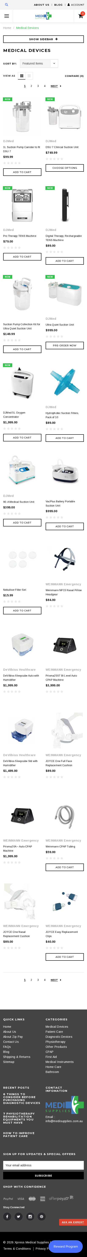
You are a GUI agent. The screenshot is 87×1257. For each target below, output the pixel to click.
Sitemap (8, 1062)
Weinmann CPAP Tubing (60, 846)
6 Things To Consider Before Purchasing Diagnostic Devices (21, 1098)
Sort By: (10, 63)
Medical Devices (27, 28)
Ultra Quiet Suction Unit (60, 324)
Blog (58, 4)
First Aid (51, 1056)
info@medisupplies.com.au (64, 1121)
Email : (50, 1117)
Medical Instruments (60, 1062)
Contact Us (11, 1041)
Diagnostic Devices (59, 1036)
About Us (41, 4)
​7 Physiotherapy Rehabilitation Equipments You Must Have (19, 1118)
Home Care (53, 1067)
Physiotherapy (56, 1041)
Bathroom (52, 1072)
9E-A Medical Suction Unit (18, 501)
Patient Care (54, 1031)
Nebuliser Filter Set (14, 589)
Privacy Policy (45, 1248)
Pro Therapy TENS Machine (19, 236)
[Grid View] (22, 76)
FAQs (7, 1046)
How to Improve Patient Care (19, 1134)
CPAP (49, 1051)
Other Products (56, 1046)
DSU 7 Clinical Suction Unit (62, 147)
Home (7, 28)
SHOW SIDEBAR (41, 39)
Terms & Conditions (17, 1248)
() (83, 13)
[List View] (29, 76)
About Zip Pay (13, 1036)
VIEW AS (9, 75)
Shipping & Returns (16, 1056)
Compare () (74, 76)
